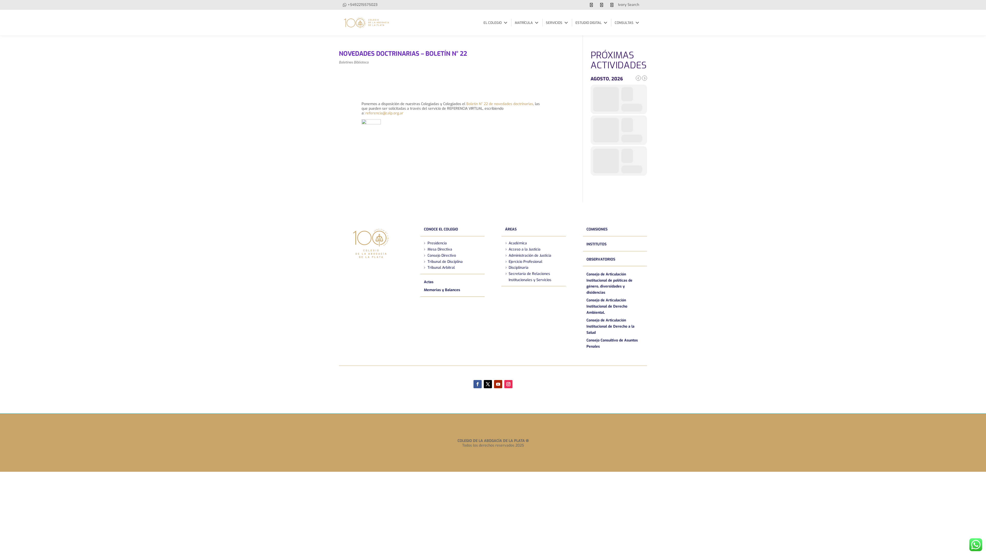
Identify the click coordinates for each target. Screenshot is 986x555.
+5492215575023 (362, 4)
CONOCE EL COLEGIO (441, 229)
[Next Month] (644, 78)
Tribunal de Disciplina (445, 261)
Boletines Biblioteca (353, 62)
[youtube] (602, 5)
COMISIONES (597, 229)
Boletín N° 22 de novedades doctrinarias (499, 103)
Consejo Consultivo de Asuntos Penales (612, 343)
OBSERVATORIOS (600, 259)
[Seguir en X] (488, 384)
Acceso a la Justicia (525, 249)
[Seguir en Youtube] (498, 384)
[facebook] (591, 5)
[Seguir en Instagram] (508, 384)
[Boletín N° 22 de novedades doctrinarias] (371, 136)
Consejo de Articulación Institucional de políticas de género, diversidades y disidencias (609, 283)
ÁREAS (511, 229)
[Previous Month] (638, 78)
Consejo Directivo (442, 255)
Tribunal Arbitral (441, 267)
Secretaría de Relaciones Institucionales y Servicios (530, 276)
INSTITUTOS (596, 244)
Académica (518, 243)
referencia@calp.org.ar (384, 113)
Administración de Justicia (530, 255)
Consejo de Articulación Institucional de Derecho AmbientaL (606, 306)
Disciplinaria (518, 267)
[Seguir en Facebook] (477, 384)
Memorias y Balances (442, 290)
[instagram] (612, 5)
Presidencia (437, 243)
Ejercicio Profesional (525, 261)
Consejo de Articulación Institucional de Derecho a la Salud (610, 326)
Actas (428, 282)
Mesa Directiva (440, 249)
